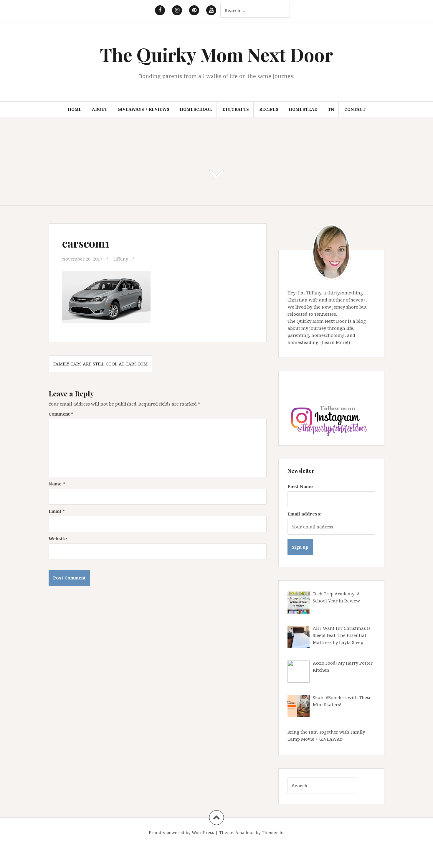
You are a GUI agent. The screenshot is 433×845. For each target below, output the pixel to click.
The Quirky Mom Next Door (216, 54)
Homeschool (196, 109)
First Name (300, 486)
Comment (61, 414)
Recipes (268, 109)
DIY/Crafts (235, 109)
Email (57, 511)
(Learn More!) (335, 342)
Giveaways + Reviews (143, 109)
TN (331, 109)
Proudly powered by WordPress (181, 832)
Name (57, 484)
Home (75, 109)
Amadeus (244, 832)
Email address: (304, 514)
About (99, 109)
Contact (355, 109)
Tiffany (120, 259)
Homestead (303, 109)
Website (58, 538)
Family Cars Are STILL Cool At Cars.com (100, 364)
